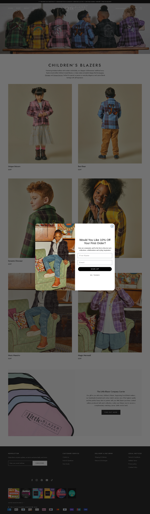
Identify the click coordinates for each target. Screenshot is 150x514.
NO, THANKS (95, 275)
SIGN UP (95, 269)
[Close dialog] (112, 226)
